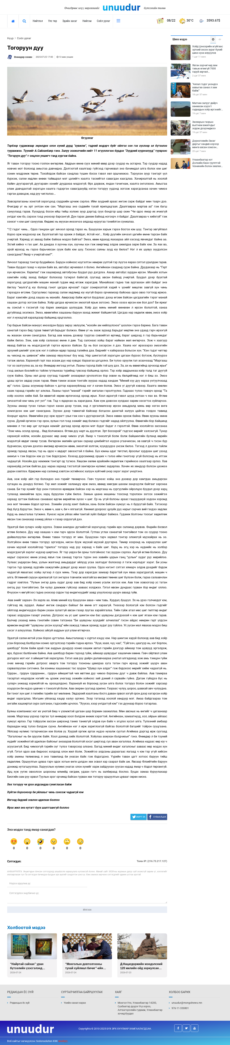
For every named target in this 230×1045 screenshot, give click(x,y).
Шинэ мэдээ (179, 39)
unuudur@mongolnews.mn (187, 1002)
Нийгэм (86, 21)
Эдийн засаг (69, 21)
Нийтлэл (38, 21)
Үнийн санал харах (75, 1002)
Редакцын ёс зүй (19, 1002)
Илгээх (87, 909)
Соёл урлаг (103, 21)
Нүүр (10, 38)
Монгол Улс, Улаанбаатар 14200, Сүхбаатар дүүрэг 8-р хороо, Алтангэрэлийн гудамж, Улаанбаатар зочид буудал (140, 1008)
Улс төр (52, 21)
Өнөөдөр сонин (23, 57)
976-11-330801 (180, 1008)
